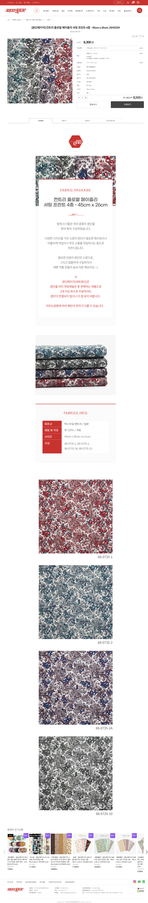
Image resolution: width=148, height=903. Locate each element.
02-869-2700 (64, 888)
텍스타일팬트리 (91, 67)
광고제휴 (42, 882)
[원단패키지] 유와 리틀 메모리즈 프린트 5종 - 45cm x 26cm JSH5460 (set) (82, 859)
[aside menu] (36, 10)
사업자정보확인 (70, 882)
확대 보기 (10, 100)
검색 (139, 10)
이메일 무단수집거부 (55, 882)
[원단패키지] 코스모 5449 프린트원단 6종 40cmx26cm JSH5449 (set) (39, 859)
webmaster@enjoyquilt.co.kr (68, 892)
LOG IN (118, 2)
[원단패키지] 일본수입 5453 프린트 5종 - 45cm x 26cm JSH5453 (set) (104, 859)
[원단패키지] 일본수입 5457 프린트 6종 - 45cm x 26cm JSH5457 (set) (126, 859)
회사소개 (10, 882)
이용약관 (19, 882)
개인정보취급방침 (30, 882)
